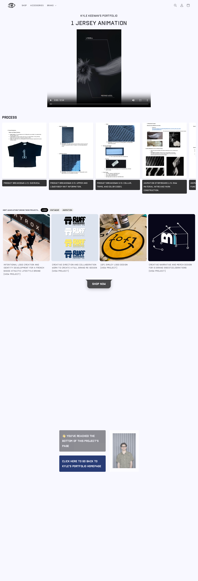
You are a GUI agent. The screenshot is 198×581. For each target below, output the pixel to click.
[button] (51, 5)
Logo (44, 210)
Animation (67, 210)
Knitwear (54, 210)
